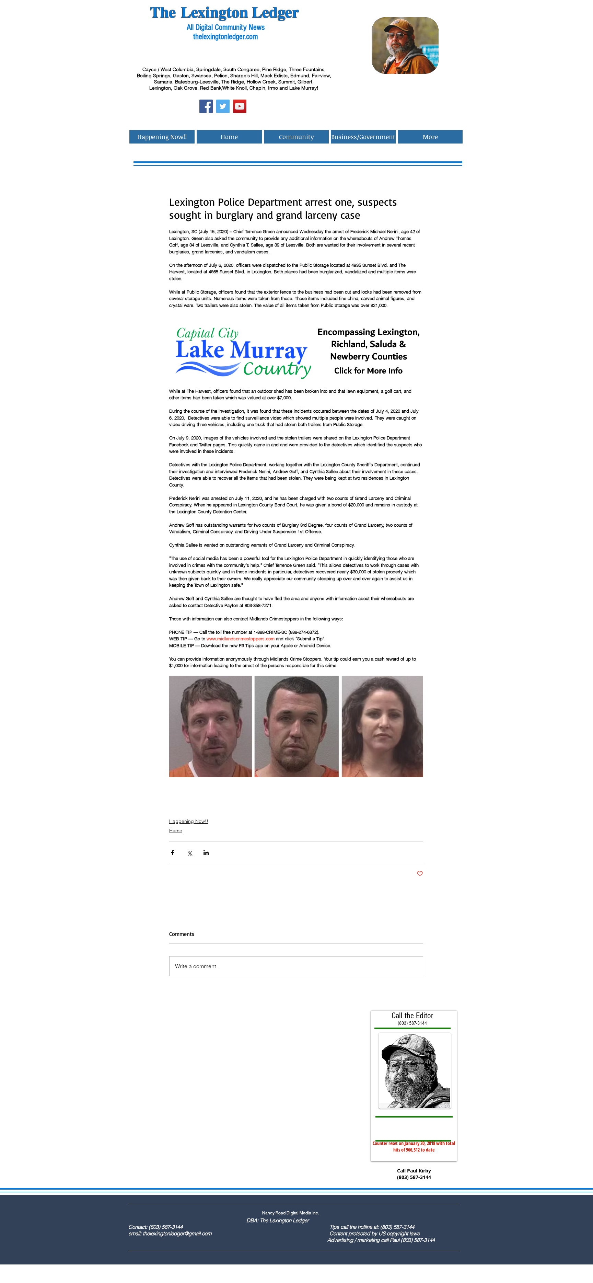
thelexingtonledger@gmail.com (177, 1233)
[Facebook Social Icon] (206, 106)
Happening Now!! (188, 821)
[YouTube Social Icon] (239, 106)
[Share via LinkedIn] (206, 852)
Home (175, 830)
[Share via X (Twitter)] (189, 852)
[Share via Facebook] (172, 852)
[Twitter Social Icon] (223, 106)
